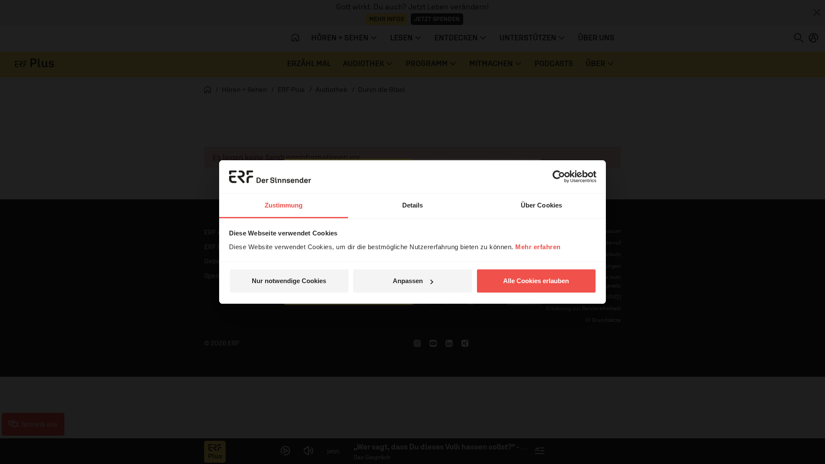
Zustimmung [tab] (284, 205)
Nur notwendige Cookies (289, 280)
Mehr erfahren (538, 246)
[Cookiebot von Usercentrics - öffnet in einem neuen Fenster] (558, 176)
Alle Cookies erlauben (536, 280)
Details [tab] (412, 205)
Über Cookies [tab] (541, 205)
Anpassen (408, 280)
